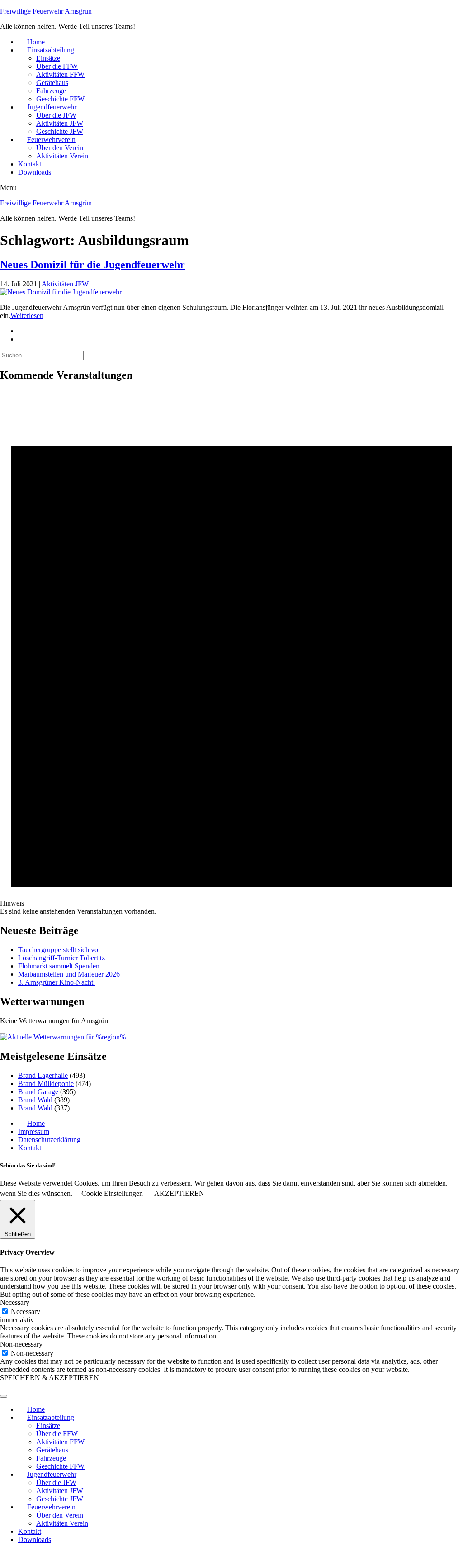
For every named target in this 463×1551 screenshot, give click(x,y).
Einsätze (48, 58)
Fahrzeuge (51, 91)
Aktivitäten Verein (62, 156)
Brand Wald (35, 1100)
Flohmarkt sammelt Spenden (58, 966)
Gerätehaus (52, 82)
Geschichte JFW (59, 131)
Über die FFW (57, 66)
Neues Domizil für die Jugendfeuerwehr (92, 264)
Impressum (33, 1131)
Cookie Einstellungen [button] (112, 1193)
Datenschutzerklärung (49, 1139)
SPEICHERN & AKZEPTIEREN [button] (49, 1377)
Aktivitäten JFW (59, 123)
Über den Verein (59, 148)
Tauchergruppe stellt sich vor (59, 949)
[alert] (231, 653)
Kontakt (29, 164)
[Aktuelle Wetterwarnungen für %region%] (63, 1037)
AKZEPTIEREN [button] (179, 1193)
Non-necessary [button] (21, 1344)
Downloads (34, 172)
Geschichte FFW (60, 99)
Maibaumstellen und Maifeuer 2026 (69, 974)
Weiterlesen (26, 315)
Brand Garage (38, 1092)
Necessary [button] (14, 1302)
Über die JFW (56, 115)
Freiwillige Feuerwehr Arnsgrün (46, 11)
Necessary (25, 1311)
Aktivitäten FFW (60, 74)
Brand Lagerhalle (43, 1075)
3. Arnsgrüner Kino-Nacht (56, 982)
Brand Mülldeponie (46, 1083)
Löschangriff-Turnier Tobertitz (61, 958)
